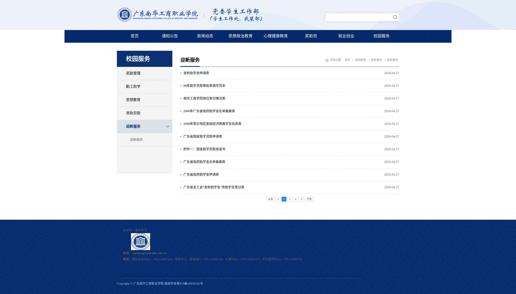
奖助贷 (311, 36)
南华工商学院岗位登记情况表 (204, 98)
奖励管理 (133, 73)
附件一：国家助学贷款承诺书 (204, 149)
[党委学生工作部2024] (191, 21)
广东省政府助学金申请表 (201, 174)
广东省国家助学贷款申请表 (202, 136)
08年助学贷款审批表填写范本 (204, 85)
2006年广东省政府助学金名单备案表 (209, 111)
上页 (270, 199)
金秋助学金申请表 (196, 73)
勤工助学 (133, 87)
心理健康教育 (276, 36)
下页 (309, 199)
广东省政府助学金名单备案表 (204, 162)
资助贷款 (133, 113)
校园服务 (381, 36)
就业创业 (346, 36)
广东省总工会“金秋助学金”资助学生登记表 (213, 187)
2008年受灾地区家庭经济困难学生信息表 (212, 123)
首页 (135, 36)
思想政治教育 (240, 36)
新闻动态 (205, 36)
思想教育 (133, 100)
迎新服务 (133, 126)
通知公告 (170, 36)
